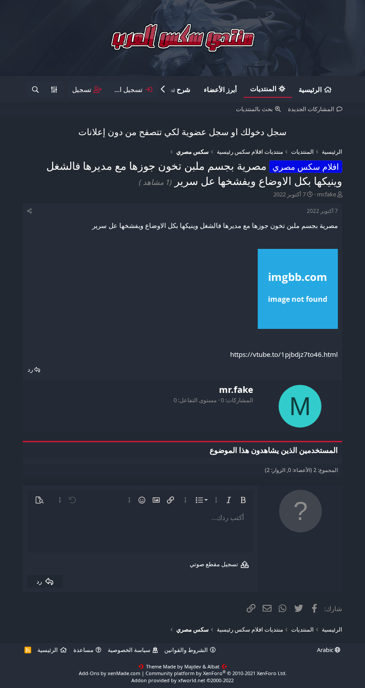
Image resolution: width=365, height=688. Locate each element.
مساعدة (83, 650)
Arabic (326, 650)
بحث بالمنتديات (254, 109)
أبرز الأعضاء (220, 89)
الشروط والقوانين (186, 650)
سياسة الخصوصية (129, 650)
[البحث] (36, 89)
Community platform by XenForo (216, 673)
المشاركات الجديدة (311, 109)
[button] (243, 500)
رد (30, 369)
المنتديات (263, 88)
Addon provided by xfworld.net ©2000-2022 (182, 680)
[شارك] (29, 211)
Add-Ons (89, 673)
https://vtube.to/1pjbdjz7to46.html (284, 354)
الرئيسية (310, 89)
